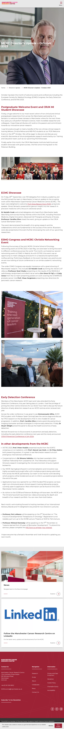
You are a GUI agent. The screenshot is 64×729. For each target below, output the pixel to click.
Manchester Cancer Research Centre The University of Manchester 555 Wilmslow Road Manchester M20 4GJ (12, 676)
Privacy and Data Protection (52, 674)
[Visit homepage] (9, 3)
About (34, 681)
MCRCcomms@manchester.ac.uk (11, 689)
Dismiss (51, 725)
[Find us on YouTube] (61, 709)
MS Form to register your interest (39, 528)
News (33, 688)
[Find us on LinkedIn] (56, 709)
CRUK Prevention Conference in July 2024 (17, 436)
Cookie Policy (51, 683)
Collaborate (35, 684)
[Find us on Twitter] (52, 709)
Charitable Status (52, 686)
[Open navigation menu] (61, 3)
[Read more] (32, 566)
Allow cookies (58, 725)
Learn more (5, 726)
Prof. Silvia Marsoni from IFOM (39, 204)
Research (35, 673)
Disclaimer (50, 679)
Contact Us (35, 692)
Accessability (51, 690)
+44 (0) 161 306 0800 (7, 685)
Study (34, 677)
